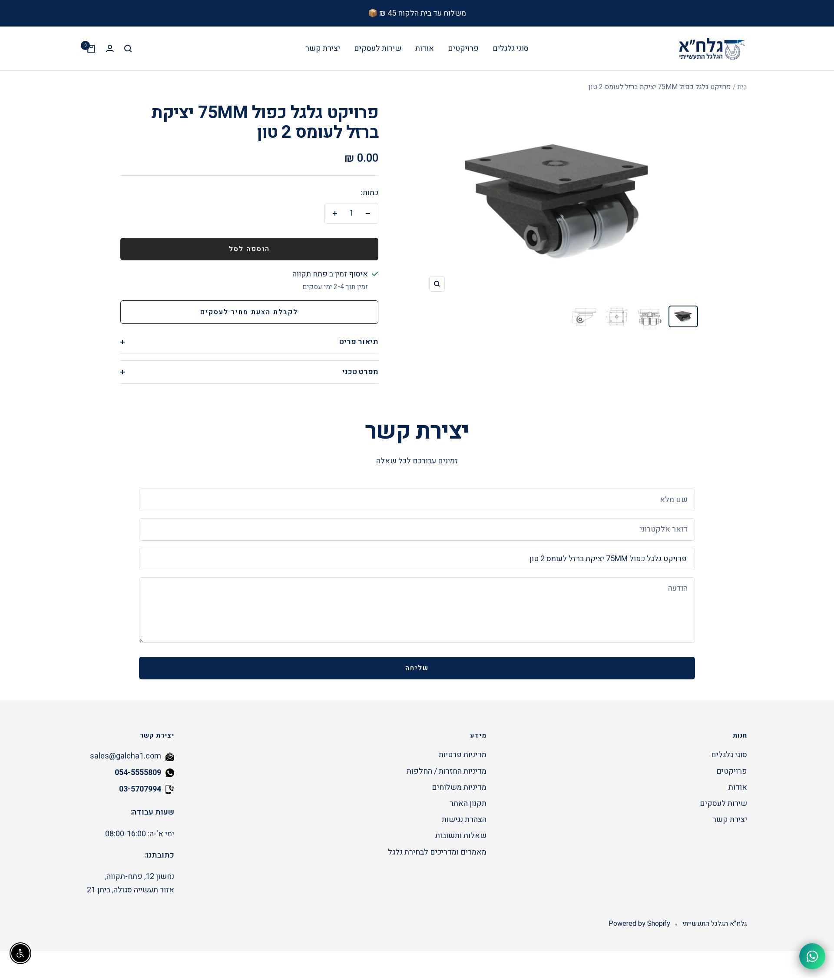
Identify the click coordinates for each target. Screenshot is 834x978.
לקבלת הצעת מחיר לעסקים (249, 312)
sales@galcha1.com (125, 756)
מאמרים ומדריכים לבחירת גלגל (437, 852)
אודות (424, 48)
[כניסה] (110, 48)
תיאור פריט (358, 342)
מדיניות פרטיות (462, 755)
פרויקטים (463, 48)
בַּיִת (742, 87)
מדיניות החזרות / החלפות (446, 771)
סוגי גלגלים (511, 48)
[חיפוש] (128, 49)
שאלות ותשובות (460, 836)
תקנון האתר (468, 803)
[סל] (91, 49)
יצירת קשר (322, 48)
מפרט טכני (360, 372)
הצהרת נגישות (464, 819)
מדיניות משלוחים (459, 787)
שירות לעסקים (377, 48)
